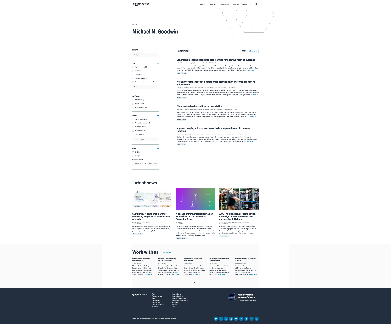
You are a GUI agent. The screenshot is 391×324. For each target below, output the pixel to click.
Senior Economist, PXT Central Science (245, 259)
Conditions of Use (144, 318)
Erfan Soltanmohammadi (191, 109)
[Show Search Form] (257, 4)
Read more (250, 70)
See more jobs (167, 252)
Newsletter (175, 302)
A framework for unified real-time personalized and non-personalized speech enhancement (216, 83)
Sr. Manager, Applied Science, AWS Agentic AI (219, 259)
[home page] (141, 4)
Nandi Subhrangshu (145, 222)
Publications (156, 300)
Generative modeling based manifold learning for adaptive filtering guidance (216, 59)
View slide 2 (196, 282)
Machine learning (181, 73)
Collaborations (224, 4)
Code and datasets (158, 304)
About (154, 294)
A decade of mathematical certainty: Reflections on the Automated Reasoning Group (194, 216)
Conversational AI (137, 234)
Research (202, 4)
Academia (155, 306)
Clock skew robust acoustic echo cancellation (199, 106)
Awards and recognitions (180, 300)
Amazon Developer (178, 296)
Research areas (157, 296)
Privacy (151, 318)
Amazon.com (135, 318)
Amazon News (176, 294)
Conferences (156, 302)
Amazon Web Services (179, 298)
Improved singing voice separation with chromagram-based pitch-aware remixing (213, 129)
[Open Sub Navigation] (206, 4)
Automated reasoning (182, 238)
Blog (153, 298)
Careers (244, 4)
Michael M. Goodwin (199, 63)
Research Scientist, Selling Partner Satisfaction (167, 259)
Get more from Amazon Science (246, 296)
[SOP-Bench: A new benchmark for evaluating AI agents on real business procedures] (152, 199)
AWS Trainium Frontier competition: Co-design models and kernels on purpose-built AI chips (237, 216)
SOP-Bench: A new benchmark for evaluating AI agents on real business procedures (151, 216)
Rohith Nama (135, 222)
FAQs (173, 306)
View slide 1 (194, 282)
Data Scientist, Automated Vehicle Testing (193, 259)
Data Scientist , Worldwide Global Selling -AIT (141, 259)
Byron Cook (179, 222)
